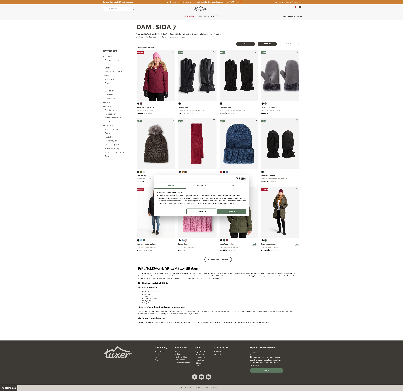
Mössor (108, 64)
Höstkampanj (160, 352)
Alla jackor (109, 79)
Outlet (157, 360)
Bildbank (217, 355)
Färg (245, 44)
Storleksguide (199, 357)
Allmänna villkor (181, 357)
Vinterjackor (110, 98)
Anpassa (200, 211)
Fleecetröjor (110, 114)
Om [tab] (233, 185)
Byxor (107, 133)
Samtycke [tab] (170, 185)
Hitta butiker (219, 352)
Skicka (266, 370)
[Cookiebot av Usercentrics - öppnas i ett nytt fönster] (237, 178)
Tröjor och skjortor (113, 118)
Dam (143, 27)
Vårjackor (109, 94)
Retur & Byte (199, 355)
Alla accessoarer (112, 60)
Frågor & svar (199, 352)
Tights (107, 156)
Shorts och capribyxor (114, 152)
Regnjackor (110, 83)
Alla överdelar (111, 110)
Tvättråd (197, 363)
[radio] (138, 104)
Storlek (267, 44)
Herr (156, 357)
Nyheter (106, 102)
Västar (107, 121)
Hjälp (284, 16)
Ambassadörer (180, 360)
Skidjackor (109, 91)
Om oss (299, 16)
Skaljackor (109, 87)
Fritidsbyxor (111, 141)
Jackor (106, 75)
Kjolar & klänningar (113, 148)
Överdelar (107, 106)
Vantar (107, 68)
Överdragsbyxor (113, 144)
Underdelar (108, 125)
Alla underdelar (111, 129)
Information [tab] (201, 185)
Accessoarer (108, 56)
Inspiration (291, 16)
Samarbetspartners (182, 363)
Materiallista (199, 360)
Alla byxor (110, 137)
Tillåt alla (231, 211)
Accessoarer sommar (112, 71)
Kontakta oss (199, 366)
